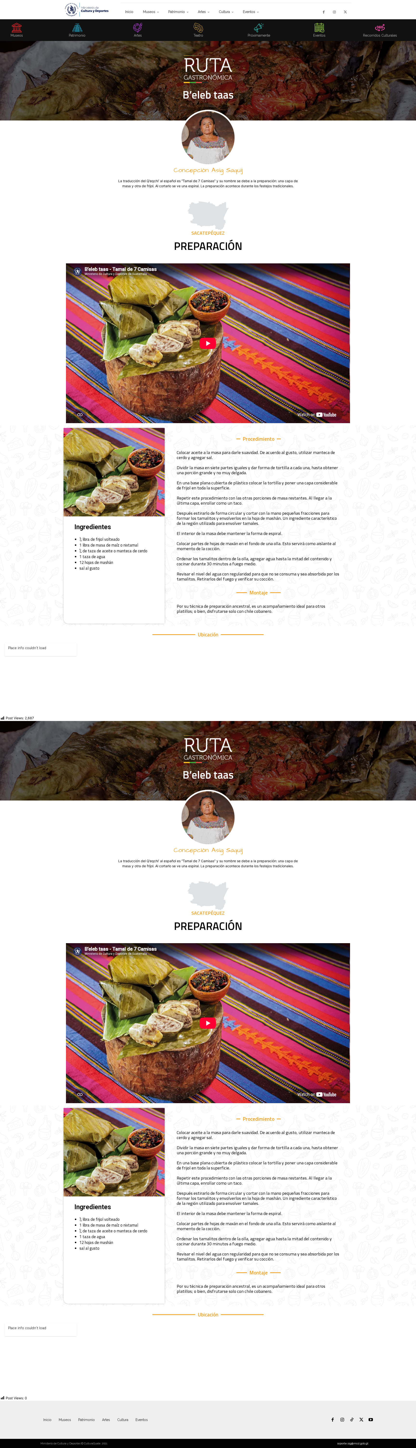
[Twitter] (345, 12)
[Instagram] (334, 12)
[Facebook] (323, 12)
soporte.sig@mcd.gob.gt (352, 1443)
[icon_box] (77, 31)
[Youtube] (371, 1420)
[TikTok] (352, 1420)
